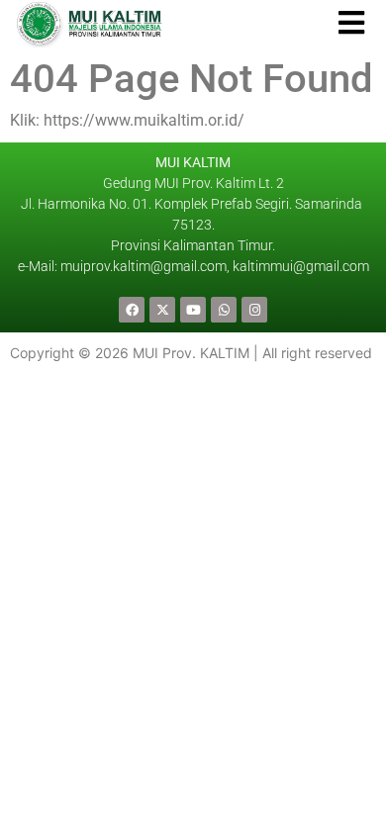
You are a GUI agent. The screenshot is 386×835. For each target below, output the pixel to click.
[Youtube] (193, 310)
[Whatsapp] (224, 310)
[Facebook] (132, 310)
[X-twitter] (162, 310)
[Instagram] (254, 310)
